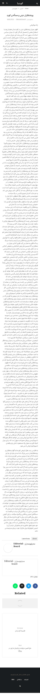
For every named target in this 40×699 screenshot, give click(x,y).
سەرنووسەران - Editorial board (24, 19)
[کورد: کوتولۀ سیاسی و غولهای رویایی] (20, 604)
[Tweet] (28, 585)
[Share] (35, 585)
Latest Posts (26, 539)
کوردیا (20, 3)
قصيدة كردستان (20, 629)
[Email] (21, 585)
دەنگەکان (19, 680)
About (34, 539)
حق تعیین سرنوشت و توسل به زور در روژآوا (20, 648)
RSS (13, 680)
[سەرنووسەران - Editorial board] (8, 552)
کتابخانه (26, 680)
